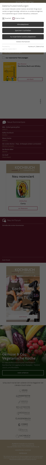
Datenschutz (40, 46)
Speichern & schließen (23, 30)
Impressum (31, 46)
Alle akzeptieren (23, 24)
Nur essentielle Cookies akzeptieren (23, 37)
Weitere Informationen (23, 42)
